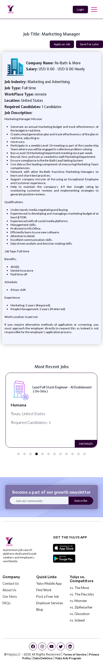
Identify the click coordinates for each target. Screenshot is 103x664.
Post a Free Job (47, 596)
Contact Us (10, 583)
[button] (19, 453)
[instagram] (42, 646)
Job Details (86, 443)
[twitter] (61, 646)
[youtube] (52, 646)
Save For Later (89, 44)
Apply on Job (62, 44)
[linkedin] (70, 646)
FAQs (6, 603)
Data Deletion (42, 658)
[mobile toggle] (94, 10)
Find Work (44, 590)
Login (80, 9)
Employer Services (49, 603)
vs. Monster (78, 601)
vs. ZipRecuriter (81, 607)
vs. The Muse (79, 588)
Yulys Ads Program (68, 658)
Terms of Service (74, 654)
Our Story (9, 596)
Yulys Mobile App (49, 583)
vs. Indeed (77, 620)
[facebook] (33, 646)
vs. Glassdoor (80, 614)
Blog (39, 609)
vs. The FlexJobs (82, 594)
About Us (9, 590)
